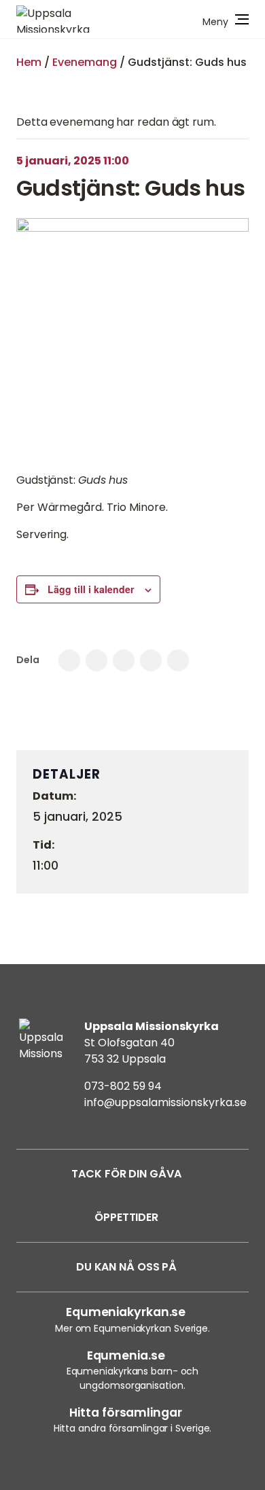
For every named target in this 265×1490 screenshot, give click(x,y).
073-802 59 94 (123, 1086)
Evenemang (84, 62)
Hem (28, 62)
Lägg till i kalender (91, 589)
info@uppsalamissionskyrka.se (165, 1102)
